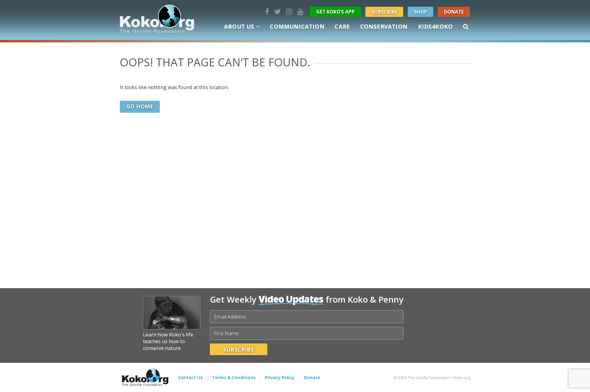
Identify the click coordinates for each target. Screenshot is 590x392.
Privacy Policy (279, 377)
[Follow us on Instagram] (289, 11)
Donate (454, 11)
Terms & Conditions (233, 377)
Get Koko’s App (335, 11)
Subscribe (384, 11)
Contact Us (190, 377)
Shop (420, 11)
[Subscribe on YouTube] (300, 11)
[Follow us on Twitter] (277, 11)
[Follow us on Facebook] (267, 11)
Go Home (139, 106)
